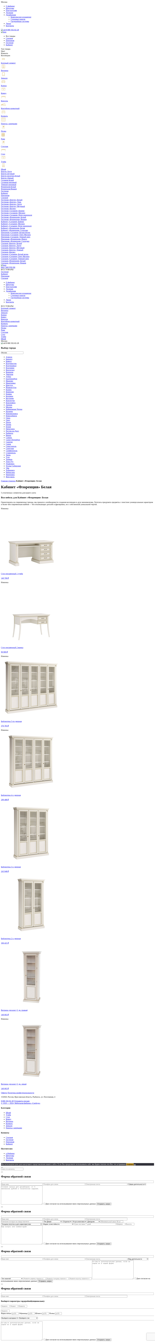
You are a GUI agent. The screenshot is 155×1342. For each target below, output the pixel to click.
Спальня (9, 38)
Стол (3, 334)
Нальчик (9, 411)
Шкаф (3, 339)
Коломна (9, 396)
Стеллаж (4, 332)
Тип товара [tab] (5, 49)
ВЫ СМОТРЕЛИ (8, 267)
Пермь (8, 424)
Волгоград (10, 370)
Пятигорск (10, 429)
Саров (8, 444)
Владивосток (11, 363)
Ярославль (10, 477)
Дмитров (9, 374)
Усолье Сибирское (13, 466)
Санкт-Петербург (13, 440)
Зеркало (4, 313)
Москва (9, 407)
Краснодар (10, 401)
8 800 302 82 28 (7, 1101)
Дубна (8, 377)
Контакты (10, 26)
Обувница (23, 1313)
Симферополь (11, 451)
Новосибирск (11, 416)
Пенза (8, 422)
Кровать (4, 324)
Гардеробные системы (20, 21)
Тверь (8, 455)
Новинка (4, 509)
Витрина (4, 310)
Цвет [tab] (3, 51)
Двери (8, 24)
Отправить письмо (22, 1101)
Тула (8, 457)
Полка (3, 328)
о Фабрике (10, 1153)
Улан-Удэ (9, 462)
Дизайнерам (11, 15)
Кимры (9, 394)
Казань (9, 390)
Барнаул (9, 359)
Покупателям (11, 10)
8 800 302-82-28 (12, 30)
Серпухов (10, 448)
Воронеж (9, 372)
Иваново (9, 381)
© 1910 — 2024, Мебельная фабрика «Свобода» (20, 1103)
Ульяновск (10, 464)
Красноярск (11, 403)
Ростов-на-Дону (12, 431)
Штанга (38, 1313)
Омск (8, 418)
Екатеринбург (11, 379)
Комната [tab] (4, 53)
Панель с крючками (9, 326)
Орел (8, 420)
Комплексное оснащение (21, 17)
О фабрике (10, 6)
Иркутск (9, 385)
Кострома (10, 398)
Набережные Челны (14, 409)
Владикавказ (11, 366)
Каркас (4, 315)
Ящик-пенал (6, 1313)
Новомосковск (12, 414)
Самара (9, 438)
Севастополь (11, 446)
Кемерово (10, 392)
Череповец (10, 475)
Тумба (3, 337)
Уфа (7, 468)
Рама (3, 330)
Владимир (10, 368)
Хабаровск (10, 470)
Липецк (9, 405)
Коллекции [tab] (5, 55)
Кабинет (9, 45)
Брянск (9, 361)
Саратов (9, 442)
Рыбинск (9, 433)
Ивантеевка (11, 383)
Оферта (4, 1093)
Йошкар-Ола (11, 387)
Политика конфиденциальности (21, 1093)
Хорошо (130, 1164)
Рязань (8, 435)
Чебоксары (10, 472)
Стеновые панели (18, 19)
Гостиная (9, 43)
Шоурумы (10, 8)
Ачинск (9, 357)
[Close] (2, 1167)
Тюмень (9, 459)
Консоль (4, 319)
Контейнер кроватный (10, 321)
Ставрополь (11, 453)
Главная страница (8, 481)
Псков (8, 427)
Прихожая (10, 40)
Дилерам (9, 13)
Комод (3, 317)
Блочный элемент (8, 308)
